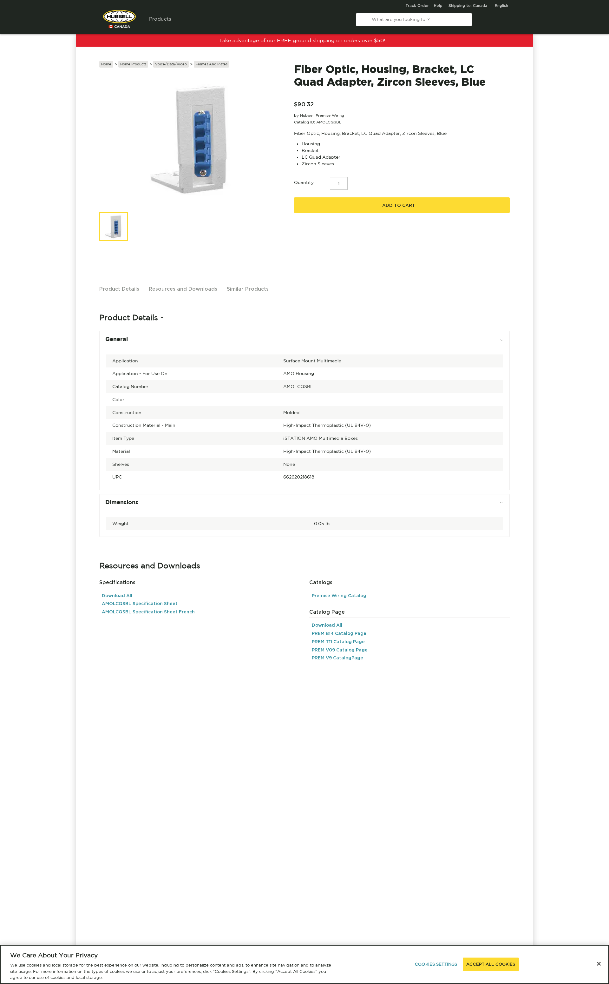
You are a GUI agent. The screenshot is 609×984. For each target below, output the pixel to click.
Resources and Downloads (183, 289)
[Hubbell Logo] (119, 22)
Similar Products (248, 289)
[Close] (599, 964)
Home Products (133, 64)
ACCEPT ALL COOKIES (490, 964)
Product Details (119, 289)
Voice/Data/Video (171, 64)
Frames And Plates (211, 64)
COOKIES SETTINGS (436, 964)
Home (106, 64)
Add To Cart (398, 205)
